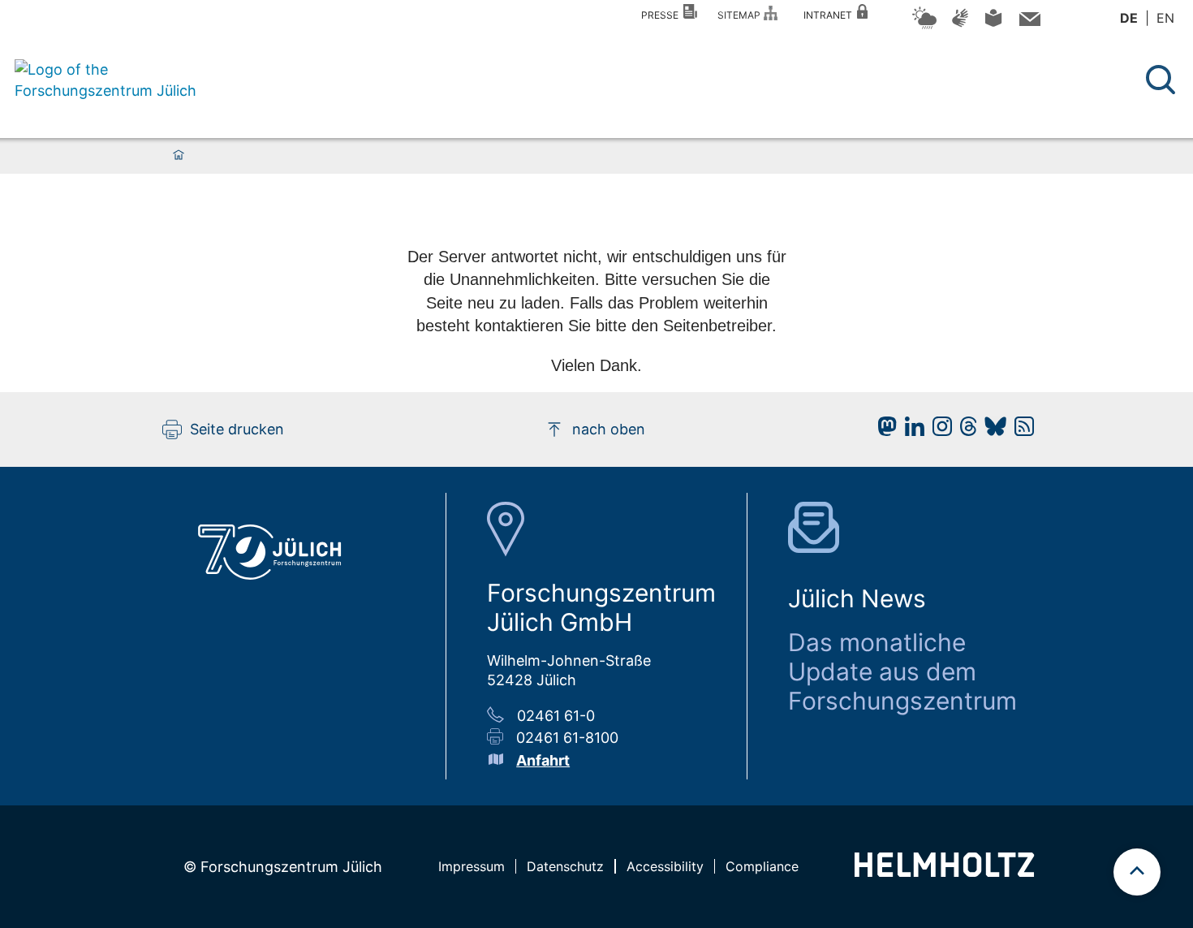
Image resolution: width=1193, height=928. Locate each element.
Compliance (762, 866)
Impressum (471, 866)
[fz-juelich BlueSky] (991, 430)
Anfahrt (543, 760)
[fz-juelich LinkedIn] (910, 430)
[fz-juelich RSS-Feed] (1020, 430)
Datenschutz (565, 866)
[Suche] (1160, 79)
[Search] (1162, 80)
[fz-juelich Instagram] (938, 430)
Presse (662, 15)
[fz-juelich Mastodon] (883, 430)
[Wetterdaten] (924, 26)
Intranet (830, 15)
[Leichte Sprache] (993, 24)
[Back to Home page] (108, 80)
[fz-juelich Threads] (964, 430)
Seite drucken (237, 429)
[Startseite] (178, 156)
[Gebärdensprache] (960, 25)
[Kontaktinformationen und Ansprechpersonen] (1027, 22)
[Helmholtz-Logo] (944, 871)
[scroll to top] (1137, 872)
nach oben (608, 429)
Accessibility (665, 866)
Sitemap (741, 15)
